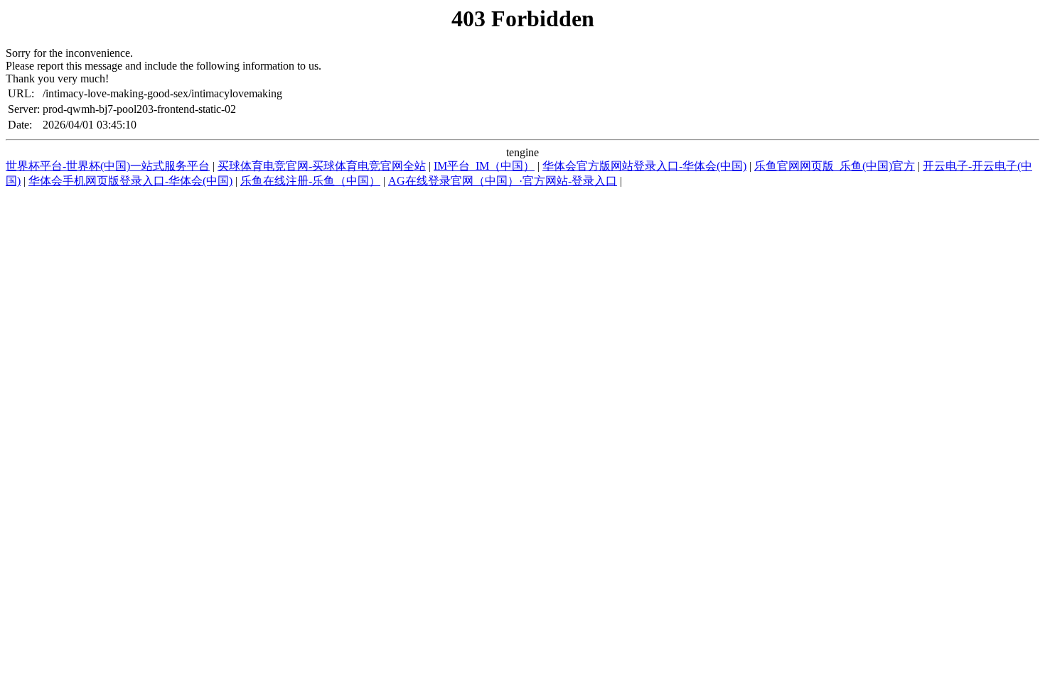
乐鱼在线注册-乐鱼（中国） (310, 181)
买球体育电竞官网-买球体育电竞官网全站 (322, 166)
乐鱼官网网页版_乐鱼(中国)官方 (834, 166)
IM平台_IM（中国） (484, 166)
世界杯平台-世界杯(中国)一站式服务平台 (108, 166)
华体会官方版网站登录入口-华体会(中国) (644, 166)
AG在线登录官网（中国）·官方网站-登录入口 (502, 181)
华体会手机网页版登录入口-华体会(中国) (130, 181)
